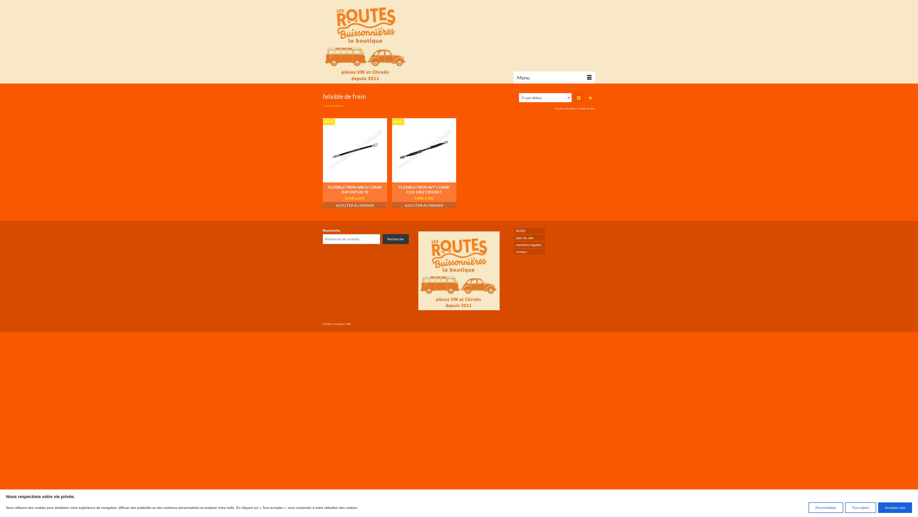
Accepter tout (895, 508)
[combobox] (545, 97)
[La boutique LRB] (366, 42)
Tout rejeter (860, 508)
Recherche (331, 230)
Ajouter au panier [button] (355, 205)
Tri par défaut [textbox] (531, 98)
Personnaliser (825, 508)
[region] (459, 503)
